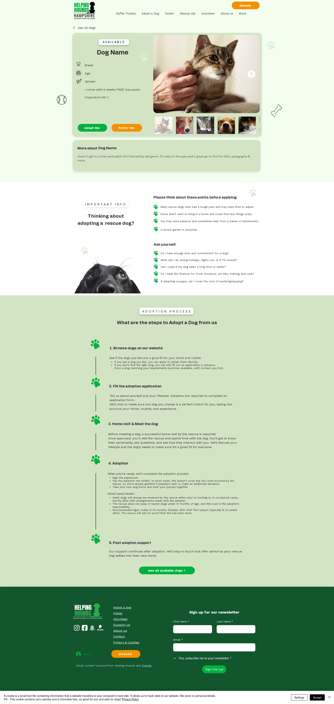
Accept (317, 697)
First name (181, 621)
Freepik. (147, 665)
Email (178, 639)
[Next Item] (251, 74)
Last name (225, 621)
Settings (299, 697)
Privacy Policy (130, 699)
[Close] (329, 697)
